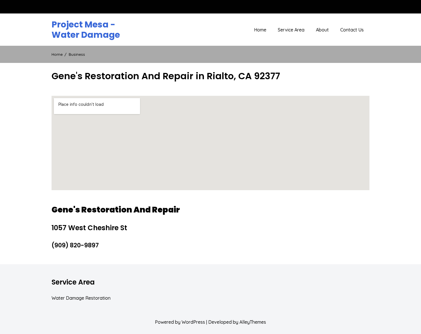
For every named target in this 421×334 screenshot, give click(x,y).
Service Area (291, 30)
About (322, 30)
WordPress (193, 322)
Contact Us (352, 30)
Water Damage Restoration (81, 298)
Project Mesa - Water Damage (86, 29)
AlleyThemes (252, 322)
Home (260, 30)
